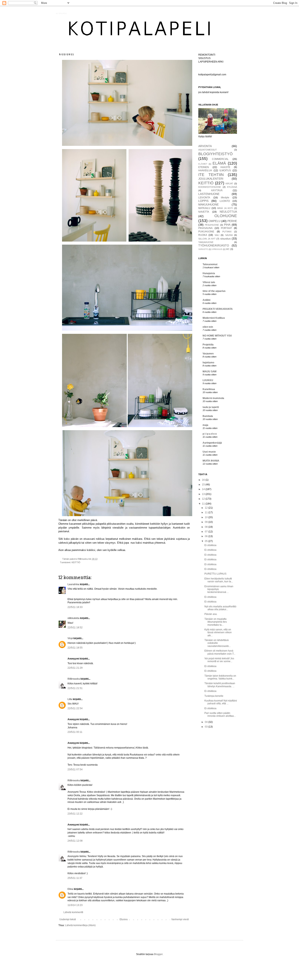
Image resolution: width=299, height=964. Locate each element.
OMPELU (214, 221)
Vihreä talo (209, 282)
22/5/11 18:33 (75, 607)
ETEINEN (203, 167)
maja (205, 425)
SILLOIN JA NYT (207, 238)
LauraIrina (73, 584)
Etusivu (124, 919)
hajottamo (208, 362)
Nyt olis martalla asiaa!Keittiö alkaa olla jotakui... (220, 608)
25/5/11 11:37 (75, 878)
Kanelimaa (209, 389)
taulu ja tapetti (211, 407)
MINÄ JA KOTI (225, 208)
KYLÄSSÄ (232, 187)
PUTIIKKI (226, 231)
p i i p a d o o (210, 433)
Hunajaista (209, 273)
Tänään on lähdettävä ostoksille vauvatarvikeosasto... (217, 643)
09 (206, 522)
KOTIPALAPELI (61, 13)
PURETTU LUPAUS (215, 573)
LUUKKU (208, 380)
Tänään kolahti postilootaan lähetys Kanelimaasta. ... (219, 685)
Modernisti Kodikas (214, 318)
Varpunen (208, 353)
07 (206, 531)
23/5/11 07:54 (75, 769)
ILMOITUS (225, 170)
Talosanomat (210, 264)
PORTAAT (226, 228)
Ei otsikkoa (210, 545)
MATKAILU (204, 208)
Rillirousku (74, 678)
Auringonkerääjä (212, 442)
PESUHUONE (212, 225)
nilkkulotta (74, 618)
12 (203, 498)
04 (206, 722)
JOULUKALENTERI (210, 178)
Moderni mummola (213, 398)
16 (203, 479)
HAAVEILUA (205, 170)
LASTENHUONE (208, 194)
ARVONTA (205, 146)
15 (203, 484)
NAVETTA (203, 211)
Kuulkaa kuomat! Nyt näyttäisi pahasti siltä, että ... (220, 702)
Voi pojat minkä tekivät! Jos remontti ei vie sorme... (219, 660)
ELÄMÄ (219, 163)
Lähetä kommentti (73, 912)
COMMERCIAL (220, 159)
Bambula (208, 416)
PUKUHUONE (206, 231)
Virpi (70, 638)
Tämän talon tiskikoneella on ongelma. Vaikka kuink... (220, 677)
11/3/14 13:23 (75, 905)
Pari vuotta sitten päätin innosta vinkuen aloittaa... (220, 714)
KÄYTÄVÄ (217, 190)
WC (228, 249)
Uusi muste (209, 451)
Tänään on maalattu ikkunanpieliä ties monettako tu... (215, 622)
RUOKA (202, 235)
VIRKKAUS (217, 249)
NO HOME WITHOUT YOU (217, 335)
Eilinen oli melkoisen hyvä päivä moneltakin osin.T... (219, 652)
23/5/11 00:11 (75, 732)
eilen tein (208, 326)
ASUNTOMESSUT (207, 149)
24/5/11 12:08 (75, 840)
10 (206, 517)
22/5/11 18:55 (75, 647)
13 (203, 494)
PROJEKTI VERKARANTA (218, 309)
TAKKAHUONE (205, 242)
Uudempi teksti (67, 919)
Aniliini (206, 300)
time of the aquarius (214, 291)
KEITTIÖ (76, 562)
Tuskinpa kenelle (213, 696)
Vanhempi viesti (180, 919)
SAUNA (229, 235)
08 (206, 526)
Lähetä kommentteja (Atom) (80, 925)
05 (206, 541)
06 (206, 536)
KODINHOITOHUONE (209, 187)
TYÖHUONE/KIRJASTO (213, 245)
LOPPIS (203, 200)
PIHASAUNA (205, 228)
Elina (70, 889)
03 (206, 726)
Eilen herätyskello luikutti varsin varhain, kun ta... (218, 580)
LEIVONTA (204, 197)
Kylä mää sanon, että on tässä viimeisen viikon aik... (218, 632)
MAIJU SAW (209, 371)
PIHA (227, 224)
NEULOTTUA (228, 211)
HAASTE (225, 167)
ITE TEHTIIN (211, 175)
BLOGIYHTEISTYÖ (215, 154)
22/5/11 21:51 (75, 688)
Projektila (208, 344)
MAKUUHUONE (208, 204)
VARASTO (203, 249)
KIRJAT (229, 183)
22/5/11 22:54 (75, 708)
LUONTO (225, 201)
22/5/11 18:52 (75, 627)
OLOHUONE (225, 216)
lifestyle (225, 197)
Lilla (70, 699)
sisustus (225, 238)
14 (203, 489)
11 (203, 503)
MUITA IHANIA (211, 460)
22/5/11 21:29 (75, 667)
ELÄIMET (202, 164)
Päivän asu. (210, 614)
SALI (217, 235)
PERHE (232, 221)
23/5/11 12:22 (75, 813)
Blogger (158, 954)
